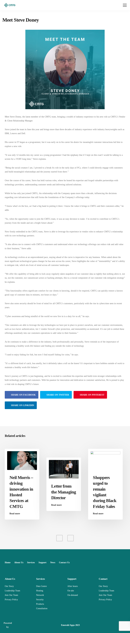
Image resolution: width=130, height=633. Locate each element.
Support (42, 562)
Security (40, 599)
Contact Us (64, 562)
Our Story (9, 586)
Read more (15, 514)
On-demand (72, 595)
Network (40, 595)
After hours (72, 586)
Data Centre (41, 586)
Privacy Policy (11, 599)
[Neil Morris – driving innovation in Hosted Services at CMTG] (22, 460)
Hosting (39, 590)
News (52, 562)
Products (40, 604)
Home (7, 562)
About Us (18, 562)
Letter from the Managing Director (63, 492)
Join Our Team (11, 595)
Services (31, 562)
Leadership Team (12, 590)
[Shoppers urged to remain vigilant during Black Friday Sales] (105, 460)
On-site (70, 590)
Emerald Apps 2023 (70, 625)
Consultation (41, 608)
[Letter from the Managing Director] (64, 469)
